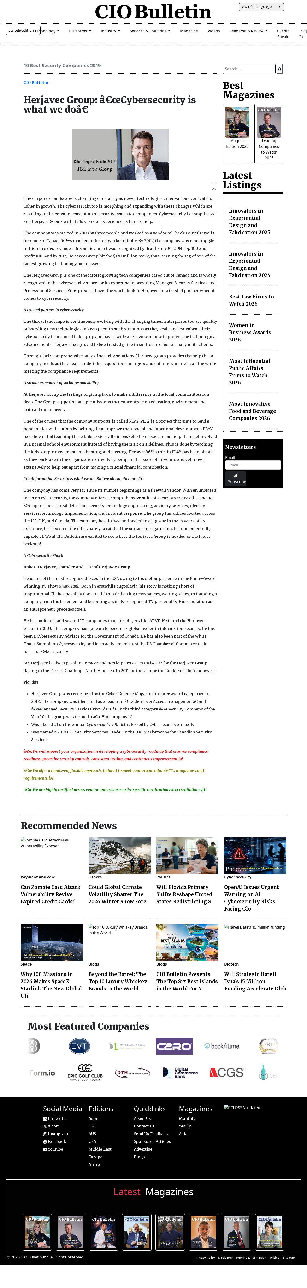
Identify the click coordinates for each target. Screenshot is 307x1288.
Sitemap (289, 1257)
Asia (93, 1118)
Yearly (185, 1126)
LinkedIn (56, 1118)
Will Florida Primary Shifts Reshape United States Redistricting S (184, 894)
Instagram (57, 1133)
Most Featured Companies (88, 1026)
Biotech (231, 964)
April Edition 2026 (271, 1231)
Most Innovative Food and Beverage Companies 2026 (252, 411)
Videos (214, 31)
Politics (163, 877)
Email (230, 457)
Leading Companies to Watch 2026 (71, 1231)
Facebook (56, 1141)
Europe (95, 1156)
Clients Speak (283, 33)
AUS (92, 1133)
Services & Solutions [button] (148, 31)
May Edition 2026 (237, 1231)
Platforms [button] (78, 31)
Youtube (55, 1149)
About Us (142, 1118)
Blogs (94, 964)
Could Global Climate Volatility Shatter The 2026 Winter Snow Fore (117, 894)
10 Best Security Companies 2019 (62, 65)
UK (91, 1126)
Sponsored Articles (152, 1141)
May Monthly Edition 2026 (204, 1231)
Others (95, 877)
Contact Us (144, 1126)
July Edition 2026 (105, 1231)
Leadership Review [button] (247, 31)
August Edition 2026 (38, 1231)
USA (92, 1141)
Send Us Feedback (151, 1133)
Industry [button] (109, 31)
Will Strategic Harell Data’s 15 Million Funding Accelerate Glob (255, 981)
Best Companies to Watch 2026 (138, 1231)
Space (26, 964)
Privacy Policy (205, 1257)
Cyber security (237, 877)
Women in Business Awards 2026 (250, 332)
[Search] (280, 69)
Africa (94, 1164)
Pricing (275, 1257)
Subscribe (237, 481)
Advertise (143, 1149)
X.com (53, 1126)
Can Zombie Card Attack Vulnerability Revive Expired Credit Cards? (51, 894)
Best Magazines (249, 90)
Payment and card (38, 877)
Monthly (187, 1118)
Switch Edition (21, 30)
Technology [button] (45, 31)
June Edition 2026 (171, 1231)
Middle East (100, 1149)
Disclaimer (225, 1257)
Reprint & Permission (251, 1257)
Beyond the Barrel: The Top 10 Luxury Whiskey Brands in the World (118, 981)
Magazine (189, 31)
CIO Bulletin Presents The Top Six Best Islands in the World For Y (187, 981)
